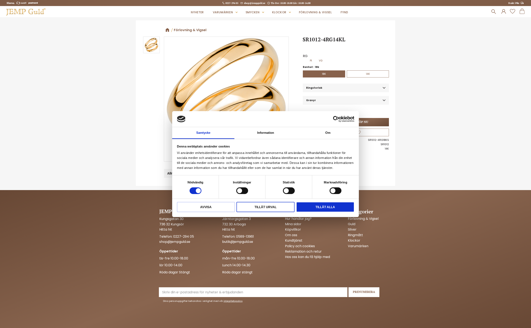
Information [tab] (265, 132)
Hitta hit (165, 229)
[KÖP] (362, 122)
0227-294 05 (231, 3)
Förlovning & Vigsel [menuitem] (315, 12)
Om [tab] (327, 132)
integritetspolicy (233, 301)
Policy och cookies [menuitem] (300, 246)
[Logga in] (503, 11)
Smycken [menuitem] (252, 12)
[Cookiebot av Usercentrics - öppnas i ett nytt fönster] (336, 119)
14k (368, 74)
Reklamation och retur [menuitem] (303, 251)
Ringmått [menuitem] (355, 235)
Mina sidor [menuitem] (293, 224)
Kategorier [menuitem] (360, 211)
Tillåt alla (325, 207)
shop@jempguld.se (254, 3)
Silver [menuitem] (352, 229)
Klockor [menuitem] (279, 12)
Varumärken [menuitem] (223, 12)
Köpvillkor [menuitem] (293, 229)
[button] (512, 11)
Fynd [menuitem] (344, 12)
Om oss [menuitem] (291, 235)
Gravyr (311, 100)
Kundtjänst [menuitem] (293, 240)
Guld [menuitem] (351, 224)
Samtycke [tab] (203, 132)
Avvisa (206, 207)
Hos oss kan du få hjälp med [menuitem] (307, 257)
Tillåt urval (265, 207)
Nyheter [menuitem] (197, 12)
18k (324, 74)
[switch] (242, 190)
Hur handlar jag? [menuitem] (298, 219)
